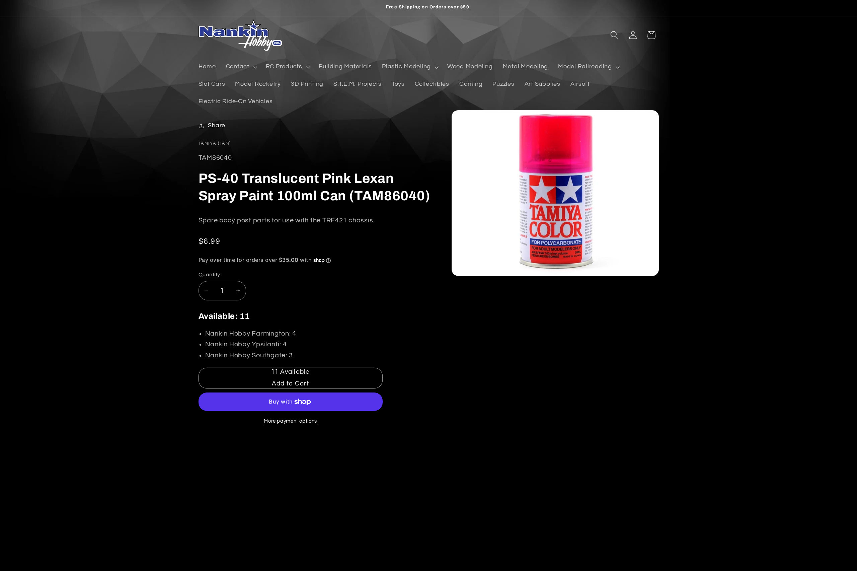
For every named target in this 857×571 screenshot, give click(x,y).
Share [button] (216, 126)
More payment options (290, 421)
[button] (241, 67)
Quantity (209, 274)
